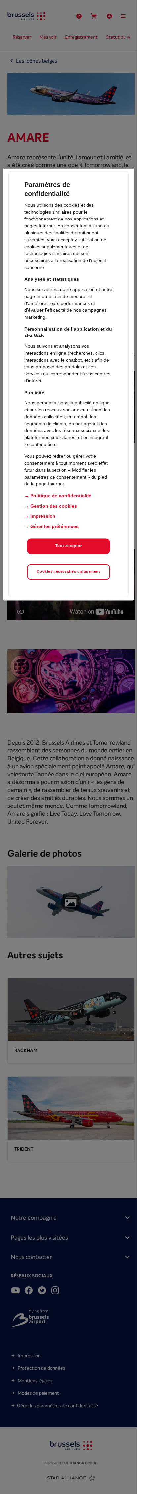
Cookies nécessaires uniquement (68, 571)
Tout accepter (68, 546)
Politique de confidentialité (60, 495)
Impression (42, 516)
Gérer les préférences (54, 526)
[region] (68, 384)
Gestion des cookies (53, 506)
